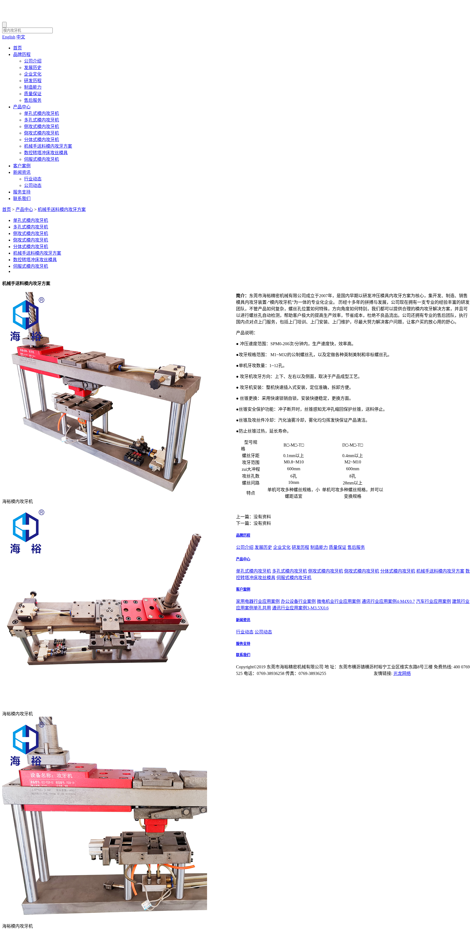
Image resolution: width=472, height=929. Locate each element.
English (8, 37)
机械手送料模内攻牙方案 (48, 146)
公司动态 (33, 185)
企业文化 (33, 74)
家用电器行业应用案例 (258, 601)
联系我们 (22, 198)
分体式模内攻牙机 (41, 139)
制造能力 (33, 87)
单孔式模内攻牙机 (41, 113)
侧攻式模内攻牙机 (41, 126)
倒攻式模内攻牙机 (41, 133)
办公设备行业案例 (298, 601)
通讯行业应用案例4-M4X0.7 (388, 601)
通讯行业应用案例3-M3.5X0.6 (300, 608)
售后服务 (33, 100)
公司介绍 (33, 61)
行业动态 (33, 179)
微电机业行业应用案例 (339, 601)
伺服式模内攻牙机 (41, 159)
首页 (17, 48)
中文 (20, 37)
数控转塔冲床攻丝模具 (46, 152)
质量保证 (33, 93)
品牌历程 (22, 54)
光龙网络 (402, 673)
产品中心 (22, 107)
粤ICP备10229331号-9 (353, 673)
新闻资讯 (22, 172)
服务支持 (22, 192)
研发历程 (33, 80)
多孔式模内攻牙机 (41, 120)
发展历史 (33, 67)
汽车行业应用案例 (433, 601)
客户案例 (22, 165)
